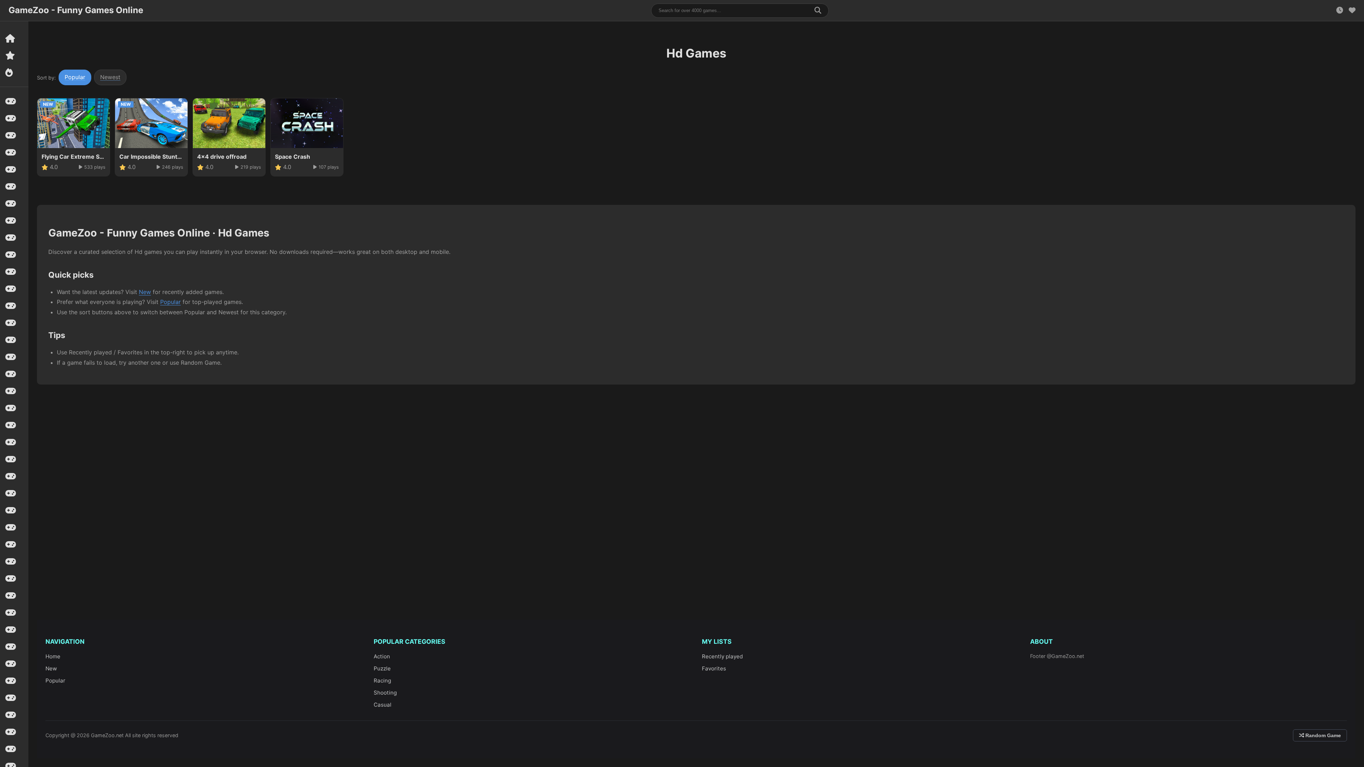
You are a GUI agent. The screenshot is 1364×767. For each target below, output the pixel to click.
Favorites (714, 668)
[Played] (1339, 10)
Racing (382, 680)
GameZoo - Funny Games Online (76, 10)
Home (52, 656)
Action (382, 656)
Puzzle (382, 668)
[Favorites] (1352, 10)
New (145, 291)
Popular (75, 77)
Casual (382, 704)
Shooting (385, 692)
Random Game (1322, 735)
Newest (110, 77)
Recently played (722, 656)
